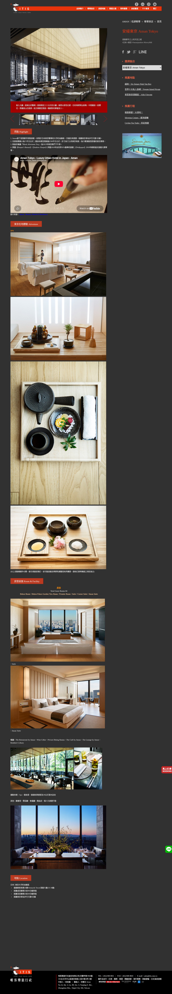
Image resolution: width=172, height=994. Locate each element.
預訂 (155, 9)
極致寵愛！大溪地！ (134, 112)
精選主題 (111, 9)
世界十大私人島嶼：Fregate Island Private (142, 89)
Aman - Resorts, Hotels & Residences (33, 214)
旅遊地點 (100, 9)
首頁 (159, 21)
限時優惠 (123, 9)
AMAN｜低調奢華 (131, 21)
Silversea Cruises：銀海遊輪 (136, 118)
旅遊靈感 (134, 9)
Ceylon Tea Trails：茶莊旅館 (137, 123)
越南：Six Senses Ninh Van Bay (138, 84)
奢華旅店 (148, 21)
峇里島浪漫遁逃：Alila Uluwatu (138, 95)
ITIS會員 (145, 9)
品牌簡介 (79, 9)
